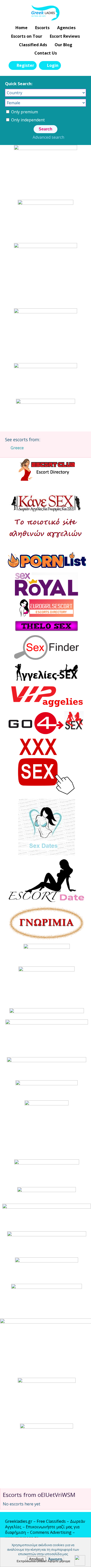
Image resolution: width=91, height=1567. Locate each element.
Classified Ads (33, 44)
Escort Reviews (65, 36)
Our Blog (63, 44)
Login (52, 65)
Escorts (42, 27)
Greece (17, 448)
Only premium (24, 112)
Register (25, 65)
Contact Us (45, 53)
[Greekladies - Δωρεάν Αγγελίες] (45, 13)
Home (21, 27)
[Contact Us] (79, 65)
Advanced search (48, 137)
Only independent (27, 120)
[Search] (67, 65)
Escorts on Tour (26, 36)
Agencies (66, 27)
